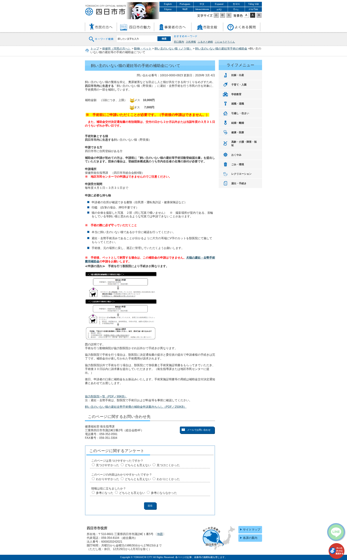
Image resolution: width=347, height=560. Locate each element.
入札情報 (191, 41)
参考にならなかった (164, 492)
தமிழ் (219, 9)
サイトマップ (251, 529)
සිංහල (236, 9)
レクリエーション (241, 173)
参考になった (104, 492)
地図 (160, 534)
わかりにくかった (168, 479)
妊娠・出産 (237, 75)
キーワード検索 (101, 36)
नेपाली (184, 9)
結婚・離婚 (237, 122)
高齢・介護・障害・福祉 (244, 143)
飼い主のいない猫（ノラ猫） (173, 48)
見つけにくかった (168, 465)
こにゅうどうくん (225, 41)
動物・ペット (142, 48)
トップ (94, 48)
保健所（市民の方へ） (116, 48)
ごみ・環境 (237, 164)
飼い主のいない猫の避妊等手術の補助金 (221, 48)
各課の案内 (250, 537)
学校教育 (236, 94)
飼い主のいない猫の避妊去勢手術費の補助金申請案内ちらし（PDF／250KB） (136, 406)
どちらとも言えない (138, 465)
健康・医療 (237, 132)
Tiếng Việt (253, 4)
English (168, 4)
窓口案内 (179, 41)
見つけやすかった (107, 465)
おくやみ (236, 154)
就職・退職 (237, 103)
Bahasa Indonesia (202, 9)
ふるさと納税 (205, 41)
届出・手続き (239, 183)
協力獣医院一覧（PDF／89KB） (106, 396)
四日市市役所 (106, 10)
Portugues (185, 4)
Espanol (219, 4)
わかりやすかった (107, 479)
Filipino (168, 9)
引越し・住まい (240, 113)
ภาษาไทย (253, 9)
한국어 (236, 4)
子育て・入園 (239, 84)
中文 (202, 4)
